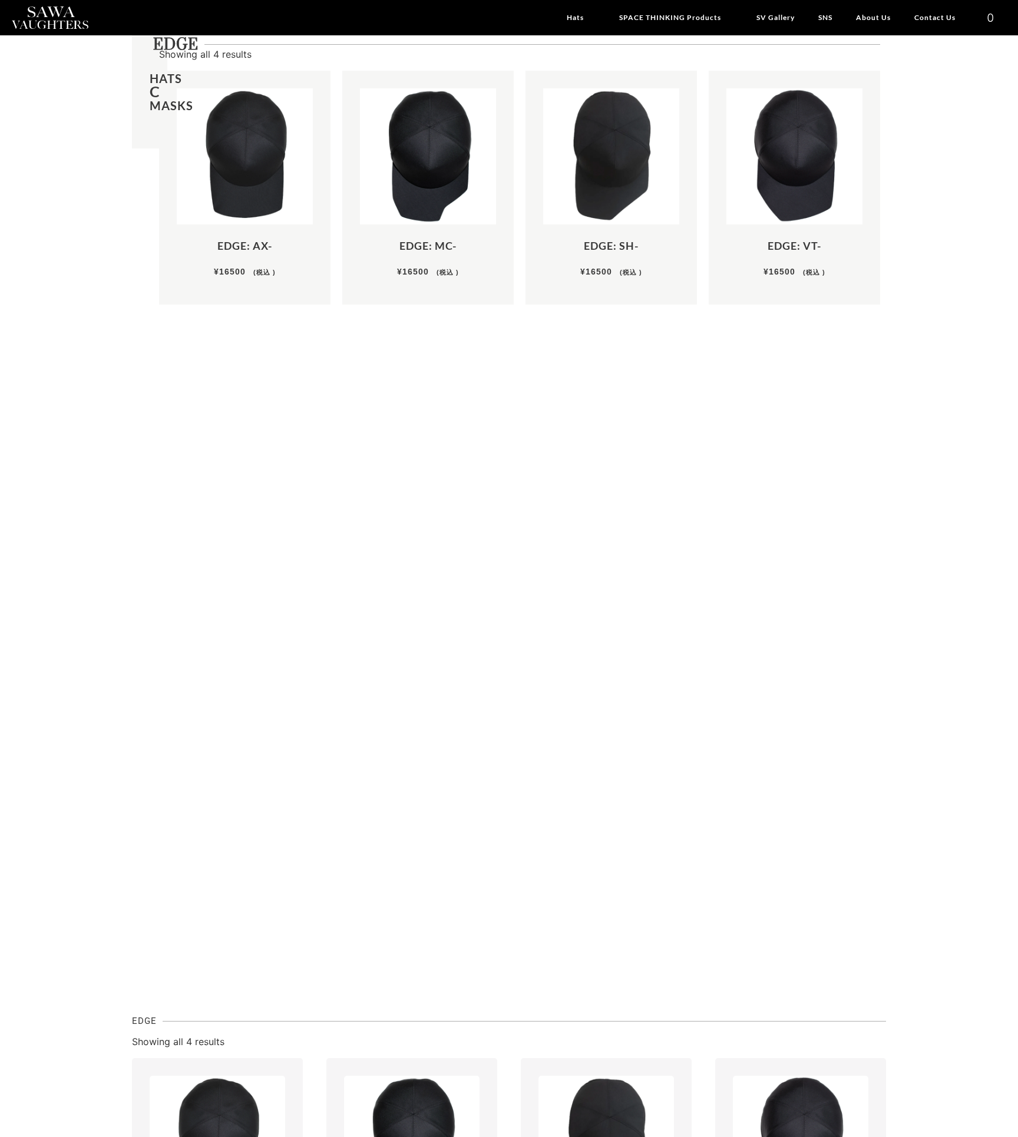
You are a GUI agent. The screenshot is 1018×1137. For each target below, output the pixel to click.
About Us (873, 17)
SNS (825, 17)
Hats (575, 17)
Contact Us (935, 17)
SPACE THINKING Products (670, 17)
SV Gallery (775, 17)
